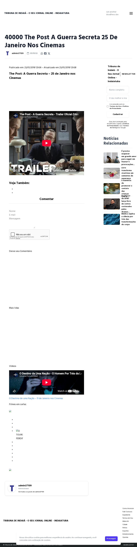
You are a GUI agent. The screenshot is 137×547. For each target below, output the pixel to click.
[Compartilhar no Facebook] (45, 53)
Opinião (125, 537)
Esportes (126, 531)
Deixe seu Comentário (20, 251)
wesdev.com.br (128, 545)
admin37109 (18, 53)
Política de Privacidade (119, 107)
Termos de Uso (115, 106)
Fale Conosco (127, 511)
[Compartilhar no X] (49, 53)
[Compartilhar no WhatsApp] (42, 53)
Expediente (126, 515)
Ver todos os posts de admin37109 (31, 492)
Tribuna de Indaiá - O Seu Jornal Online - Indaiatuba (36, 13)
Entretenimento (128, 534)
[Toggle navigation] (131, 13)
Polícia (125, 527)
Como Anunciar (128, 508)
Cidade (125, 524)
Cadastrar (118, 114)
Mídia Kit (126, 521)
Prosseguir (111, 538)
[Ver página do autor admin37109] (7, 53)
